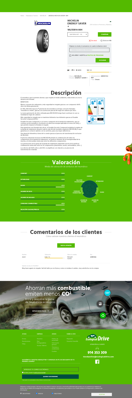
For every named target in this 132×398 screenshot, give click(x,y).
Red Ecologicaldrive (41, 342)
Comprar (104, 34)
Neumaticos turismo (32, 15)
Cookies (54, 351)
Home (22, 15)
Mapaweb (70, 338)
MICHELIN (43, 15)
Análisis (40, 393)
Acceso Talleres (41, 345)
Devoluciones (26, 341)
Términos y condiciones (55, 348)
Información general (55, 343)
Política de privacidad (55, 339)
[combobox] (77, 34)
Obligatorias (26, 393)
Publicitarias (58, 393)
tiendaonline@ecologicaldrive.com (98, 357)
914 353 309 (97, 353)
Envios (24, 338)
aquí (28, 390)
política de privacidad (95, 55)
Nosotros (39, 338)
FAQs (23, 344)
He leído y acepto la (87, 55)
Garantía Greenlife (72, 341)
